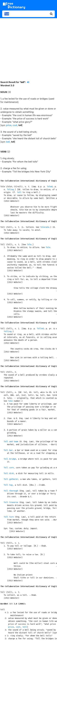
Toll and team (11, 441)
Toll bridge (10, 459)
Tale (10, 401)
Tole (29, 244)
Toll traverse (11, 502)
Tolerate (44, 227)
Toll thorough (11, 491)
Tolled (40, 328)
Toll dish (9, 473)
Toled (49, 186)
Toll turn (9, 517)
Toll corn (9, 467)
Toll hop (8, 485)
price (8, 125)
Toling (10, 189)
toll (25, 627)
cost (15, 125)
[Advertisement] (28, 47)
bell (8, 141)
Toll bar (8, 450)
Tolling (7, 331)
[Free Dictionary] (14, 5)
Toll (19, 192)
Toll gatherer (11, 479)
